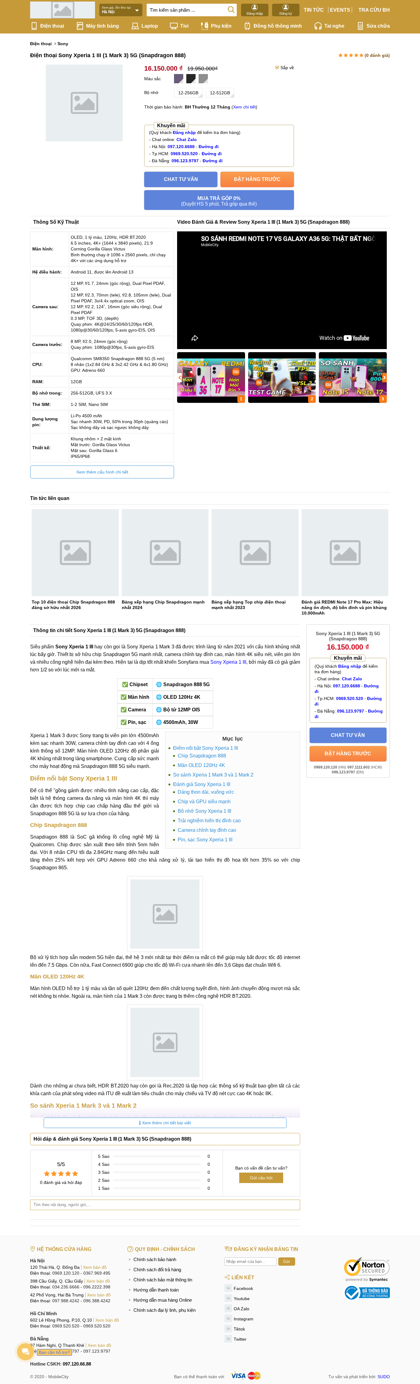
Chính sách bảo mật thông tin (162, 1279)
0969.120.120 (65, 1273)
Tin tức (314, 10)
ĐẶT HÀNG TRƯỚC (257, 179)
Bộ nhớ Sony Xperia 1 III (204, 811)
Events (340, 10)
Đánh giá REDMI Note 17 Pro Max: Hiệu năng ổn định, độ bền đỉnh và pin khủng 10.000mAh (344, 607)
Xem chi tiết (244, 106)
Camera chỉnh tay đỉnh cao (207, 830)
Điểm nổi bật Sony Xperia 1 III (205, 748)
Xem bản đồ (95, 1267)
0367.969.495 (96, 1273)
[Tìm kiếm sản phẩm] (231, 9)
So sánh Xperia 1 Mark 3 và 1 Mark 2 (213, 774)
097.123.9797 (96, 1351)
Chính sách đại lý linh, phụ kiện (164, 1310)
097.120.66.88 (77, 1363)
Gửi (286, 1261)
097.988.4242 (65, 1300)
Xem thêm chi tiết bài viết (166, 1122)
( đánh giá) (377, 55)
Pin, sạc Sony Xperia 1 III (205, 839)
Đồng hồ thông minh (278, 26)
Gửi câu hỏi (261, 1177)
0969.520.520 (65, 1325)
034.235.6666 (65, 1286)
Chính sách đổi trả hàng (157, 1269)
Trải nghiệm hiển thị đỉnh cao (209, 820)
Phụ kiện (221, 26)
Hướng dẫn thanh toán (156, 1289)
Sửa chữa (378, 26)
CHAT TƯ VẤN (181, 179)
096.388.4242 (96, 1300)
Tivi (184, 26)
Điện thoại (52, 26)
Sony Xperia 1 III (228, 662)
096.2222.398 (96, 1286)
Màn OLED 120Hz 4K (201, 765)
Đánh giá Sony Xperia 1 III (201, 784)
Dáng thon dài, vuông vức (206, 792)
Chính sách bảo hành (154, 1259)
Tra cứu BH (374, 10)
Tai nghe (334, 26)
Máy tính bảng (102, 26)
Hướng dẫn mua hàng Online (162, 1300)
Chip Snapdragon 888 (202, 755)
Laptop (149, 26)
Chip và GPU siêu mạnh (204, 801)
